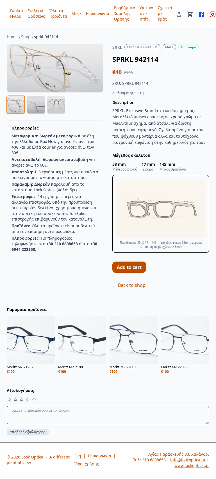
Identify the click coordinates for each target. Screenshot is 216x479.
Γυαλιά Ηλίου (16, 13)
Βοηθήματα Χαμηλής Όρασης (124, 13)
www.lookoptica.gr (191, 465)
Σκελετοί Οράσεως (36, 13)
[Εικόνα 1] (16, 105)
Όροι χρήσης (86, 463)
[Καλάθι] (190, 13)
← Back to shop (128, 285)
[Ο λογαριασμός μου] (179, 13)
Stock (76, 13)
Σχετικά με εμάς (165, 13)
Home (12, 36)
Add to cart (129, 267)
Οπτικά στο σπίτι (146, 13)
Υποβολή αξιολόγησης (27, 432)
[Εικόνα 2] (36, 105)
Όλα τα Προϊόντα (58, 13)
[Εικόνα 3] (56, 105)
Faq (77, 455)
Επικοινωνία (97, 13)
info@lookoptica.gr (188, 459)
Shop (26, 36)
